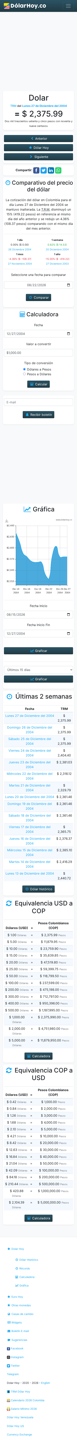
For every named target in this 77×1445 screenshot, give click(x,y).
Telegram (13, 1374)
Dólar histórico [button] (40, 889)
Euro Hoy (17, 1296)
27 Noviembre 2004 (20, 263)
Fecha (38, 325)
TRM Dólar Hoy (20, 1391)
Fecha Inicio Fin (38, 625)
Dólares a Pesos (39, 369)
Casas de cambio (22, 1314)
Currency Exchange (19, 1434)
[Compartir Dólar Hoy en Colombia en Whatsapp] (58, 170)
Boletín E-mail (20, 1331)
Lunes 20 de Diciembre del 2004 (29, 797)
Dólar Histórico (28, 1259)
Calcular (40, 384)
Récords (24, 1268)
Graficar (40, 651)
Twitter (15, 1365)
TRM (13, 105)
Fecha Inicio (38, 606)
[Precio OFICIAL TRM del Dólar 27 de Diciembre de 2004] (25, 6)
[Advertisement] (38, 52)
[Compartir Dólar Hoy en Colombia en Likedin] (51, 170)
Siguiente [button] (40, 157)
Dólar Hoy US (15, 1426)
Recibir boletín (40, 415)
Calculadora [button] (40, 1056)
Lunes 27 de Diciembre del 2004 (29, 716)
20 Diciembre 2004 (57, 249)
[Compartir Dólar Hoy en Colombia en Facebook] (36, 170)
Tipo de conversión (38, 363)
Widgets (16, 1322)
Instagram (17, 1357)
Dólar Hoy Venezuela (20, 1417)
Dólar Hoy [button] (41, 148)
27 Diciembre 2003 (57, 263)
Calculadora (27, 1277)
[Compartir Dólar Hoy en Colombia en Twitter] (43, 170)
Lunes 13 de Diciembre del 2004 (30, 873)
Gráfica (24, 1285)
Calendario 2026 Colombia (27, 1400)
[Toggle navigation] (68, 6)
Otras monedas (21, 1305)
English (45, 1382)
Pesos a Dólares (39, 374)
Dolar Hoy (17, 1248)
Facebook (16, 1348)
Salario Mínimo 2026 (23, 1408)
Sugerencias (19, 1339)
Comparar (41, 297)
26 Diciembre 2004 (19, 249)
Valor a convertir (38, 344)
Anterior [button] (40, 139)
